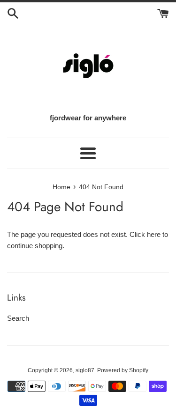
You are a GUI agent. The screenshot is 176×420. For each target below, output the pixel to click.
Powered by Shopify (122, 370)
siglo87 (85, 370)
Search (18, 318)
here (154, 234)
